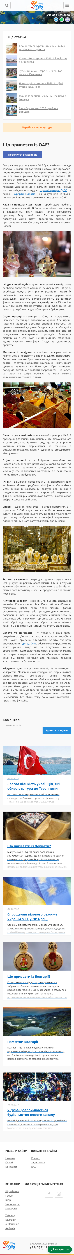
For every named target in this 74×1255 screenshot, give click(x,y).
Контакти (11, 1166)
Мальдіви (11, 1208)
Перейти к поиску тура (37, 127)
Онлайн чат (62, 1249)
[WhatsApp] (61, 19)
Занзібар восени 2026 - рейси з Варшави (38, 110)
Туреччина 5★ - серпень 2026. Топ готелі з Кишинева (40, 72)
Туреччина (38, 1162)
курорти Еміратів (25, 194)
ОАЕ (33, 1166)
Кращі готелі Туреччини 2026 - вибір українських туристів (42, 47)
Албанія (10, 1228)
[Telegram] (56, 19)
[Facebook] (49, 1194)
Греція (9, 1195)
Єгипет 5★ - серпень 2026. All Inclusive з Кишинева (43, 60)
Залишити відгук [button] (56, 730)
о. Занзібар (12, 1224)
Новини (10, 1158)
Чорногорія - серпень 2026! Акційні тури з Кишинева (41, 85)
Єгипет (35, 1158)
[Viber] (67, 19)
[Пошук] (7, 5)
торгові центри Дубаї (53, 190)
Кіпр (8, 1200)
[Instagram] (59, 1194)
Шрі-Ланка (12, 1191)
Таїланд (10, 1215)
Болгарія (10, 1219)
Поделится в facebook (22, 154)
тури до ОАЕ (28, 643)
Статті (9, 1162)
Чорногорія (12, 1204)
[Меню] (67, 5)
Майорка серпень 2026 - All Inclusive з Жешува (42, 97)
